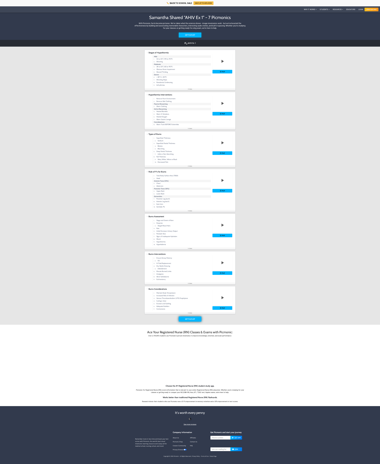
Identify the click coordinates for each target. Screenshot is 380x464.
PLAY (223, 72)
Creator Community (179, 446)
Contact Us (193, 442)
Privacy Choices (178, 450)
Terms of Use (205, 456)
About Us (176, 438)
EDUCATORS (350, 9)
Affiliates (193, 438)
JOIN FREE (372, 9)
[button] (190, 360)
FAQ (191, 446)
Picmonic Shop (178, 442)
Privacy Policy (196, 456)
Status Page (213, 456)
